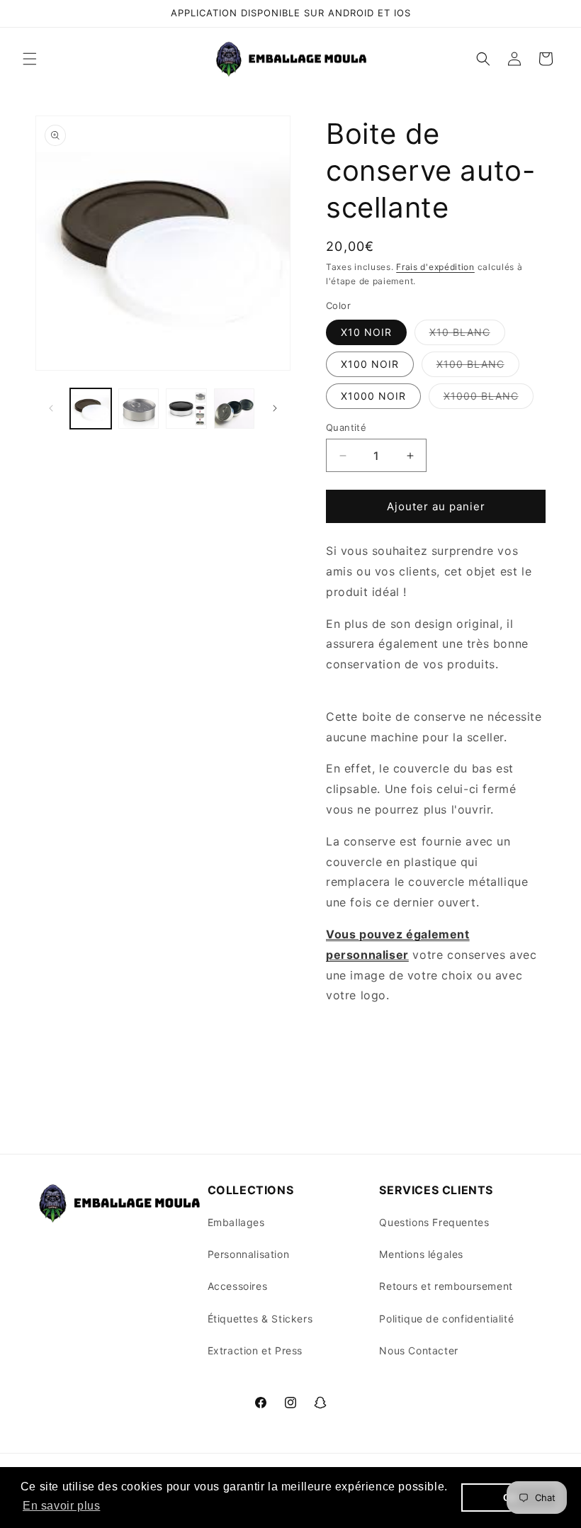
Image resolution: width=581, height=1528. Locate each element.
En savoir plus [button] (61, 1506)
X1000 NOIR (373, 396)
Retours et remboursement (445, 1286)
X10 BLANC (467, 335)
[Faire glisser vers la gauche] (51, 408)
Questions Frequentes (434, 1222)
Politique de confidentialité (446, 1319)
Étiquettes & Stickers (260, 1319)
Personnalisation (249, 1254)
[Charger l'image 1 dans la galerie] (90, 408)
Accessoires (238, 1286)
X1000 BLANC (489, 399)
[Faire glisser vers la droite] (274, 408)
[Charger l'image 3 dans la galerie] (186, 408)
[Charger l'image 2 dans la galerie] (138, 408)
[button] (29, 58)
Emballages (236, 1222)
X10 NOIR (366, 332)
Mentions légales (421, 1254)
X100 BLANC (477, 367)
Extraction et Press (255, 1350)
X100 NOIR (370, 364)
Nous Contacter (418, 1350)
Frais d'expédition (435, 267)
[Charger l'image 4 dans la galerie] (234, 408)
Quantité (346, 427)
